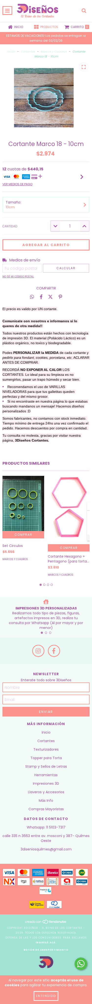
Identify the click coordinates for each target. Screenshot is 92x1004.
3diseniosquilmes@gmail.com (46, 849)
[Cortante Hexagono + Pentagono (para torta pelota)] (69, 510)
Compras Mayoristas (46, 809)
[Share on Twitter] (50, 297)
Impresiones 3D (46, 783)
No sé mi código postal (18, 276)
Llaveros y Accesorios (46, 792)
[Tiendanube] (46, 923)
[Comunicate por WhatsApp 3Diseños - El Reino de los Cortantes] (81, 964)
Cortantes (28, 51)
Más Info (46, 800)
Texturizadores (46, 749)
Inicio (11, 51)
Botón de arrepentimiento (46, 950)
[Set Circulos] (23, 503)
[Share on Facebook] (41, 297)
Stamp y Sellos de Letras (46, 766)
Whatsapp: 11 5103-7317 (46, 827)
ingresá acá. (46, 942)
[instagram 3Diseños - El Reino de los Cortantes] (38, 651)
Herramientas (46, 775)
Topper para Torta (46, 757)
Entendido (46, 996)
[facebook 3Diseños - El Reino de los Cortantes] (54, 651)
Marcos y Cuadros (53, 51)
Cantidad (9, 226)
